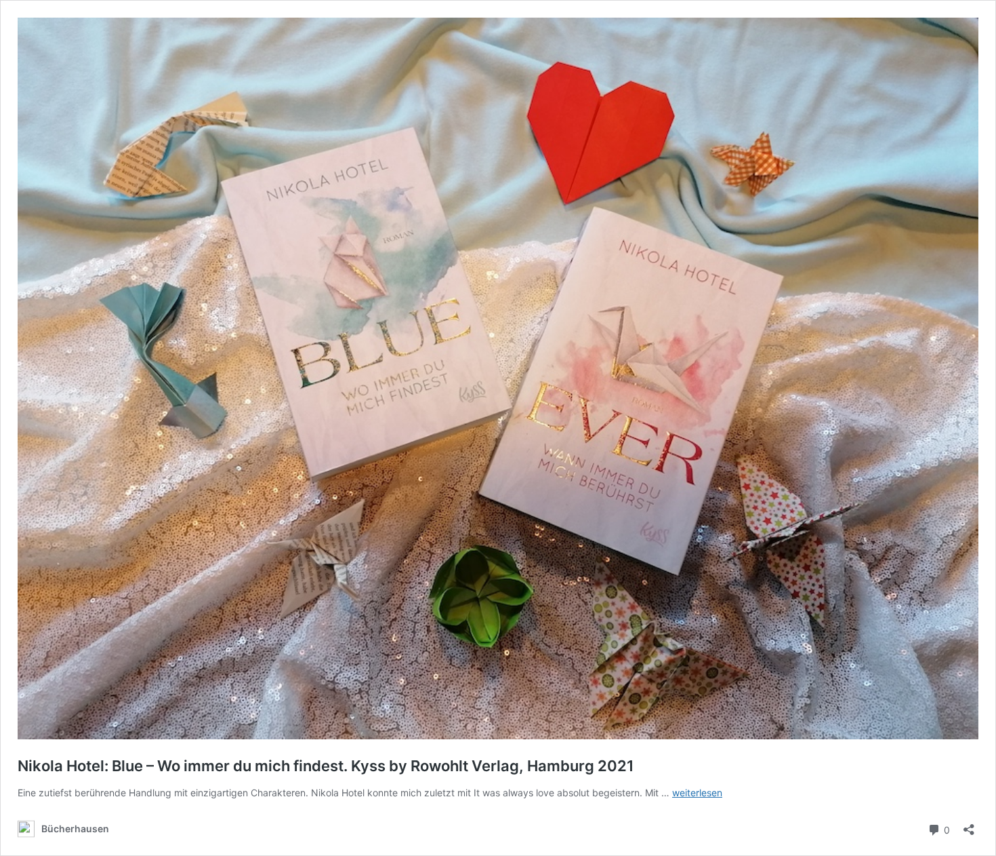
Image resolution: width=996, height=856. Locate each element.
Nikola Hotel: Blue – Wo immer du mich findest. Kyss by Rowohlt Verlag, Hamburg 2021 (326, 766)
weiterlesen (697, 792)
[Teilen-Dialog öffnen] (968, 825)
